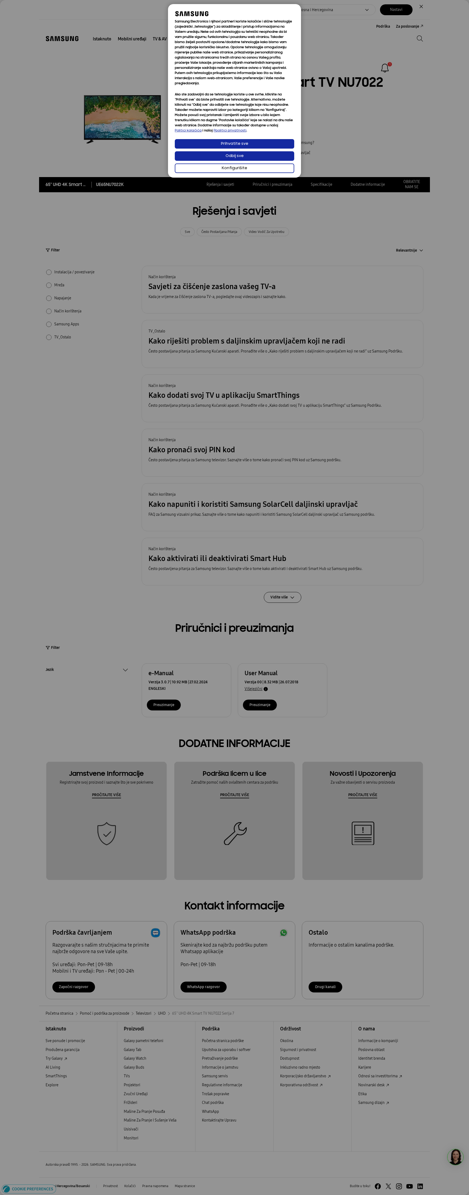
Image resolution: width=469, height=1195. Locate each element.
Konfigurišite (234, 168)
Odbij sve (235, 156)
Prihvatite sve (234, 144)
